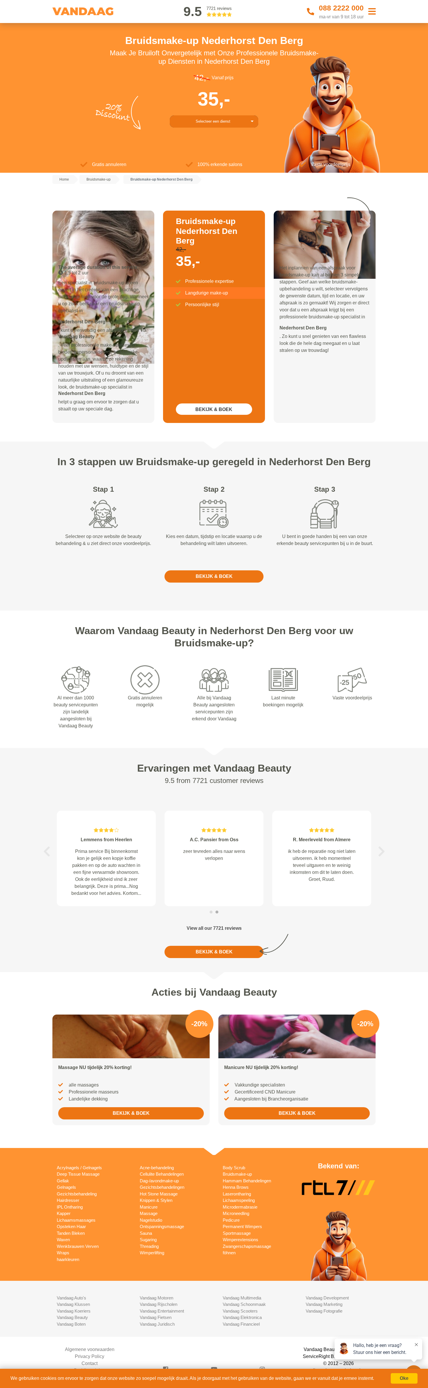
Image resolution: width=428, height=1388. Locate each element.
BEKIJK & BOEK (213, 409)
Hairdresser (68, 1200)
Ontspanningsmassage (162, 1226)
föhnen (229, 1252)
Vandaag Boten (71, 1324)
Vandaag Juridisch (157, 1324)
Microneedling (236, 1213)
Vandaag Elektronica (242, 1317)
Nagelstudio (151, 1220)
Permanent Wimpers (242, 1226)
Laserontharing (237, 1193)
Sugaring (148, 1239)
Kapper (63, 1213)
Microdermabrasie (240, 1206)
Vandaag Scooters (240, 1310)
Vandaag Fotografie (324, 1310)
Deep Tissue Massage (78, 1174)
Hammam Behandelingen (247, 1180)
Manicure (149, 1206)
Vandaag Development (327, 1297)
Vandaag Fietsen (155, 1317)
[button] (46, 851)
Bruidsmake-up (237, 1174)
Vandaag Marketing (324, 1304)
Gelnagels (66, 1187)
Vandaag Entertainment (162, 1310)
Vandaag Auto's (71, 1297)
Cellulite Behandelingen (162, 1174)
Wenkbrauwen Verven (78, 1246)
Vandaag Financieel (241, 1324)
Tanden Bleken (71, 1233)
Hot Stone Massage (159, 1193)
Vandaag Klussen (73, 1304)
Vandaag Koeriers (74, 1310)
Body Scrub (234, 1167)
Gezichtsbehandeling (77, 1193)
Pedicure (231, 1220)
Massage (149, 1213)
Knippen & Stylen (156, 1200)
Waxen (63, 1239)
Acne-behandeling (157, 1167)
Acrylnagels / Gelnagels (79, 1167)
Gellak (63, 1180)
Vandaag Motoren (156, 1297)
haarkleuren (68, 1259)
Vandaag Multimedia (242, 1297)
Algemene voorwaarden (89, 1349)
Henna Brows (236, 1187)
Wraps (63, 1252)
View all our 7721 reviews (214, 928)
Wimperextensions (240, 1239)
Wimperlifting (152, 1252)
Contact (90, 1363)
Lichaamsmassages (76, 1220)
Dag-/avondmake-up (159, 1180)
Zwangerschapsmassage (247, 1246)
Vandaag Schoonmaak (244, 1304)
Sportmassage (237, 1233)
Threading (149, 1246)
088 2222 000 (341, 8)
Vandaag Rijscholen (158, 1304)
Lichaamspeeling (239, 1200)
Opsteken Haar (71, 1226)
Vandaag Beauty (72, 1317)
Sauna (146, 1233)
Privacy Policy (89, 1356)
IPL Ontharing (70, 1206)
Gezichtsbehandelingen (162, 1187)
